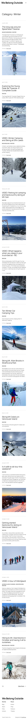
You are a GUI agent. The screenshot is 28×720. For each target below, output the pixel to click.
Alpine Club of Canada (8, 584)
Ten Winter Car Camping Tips (8, 312)
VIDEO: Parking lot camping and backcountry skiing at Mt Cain (14, 195)
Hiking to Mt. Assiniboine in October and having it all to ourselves (14, 640)
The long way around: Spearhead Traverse (11, 28)
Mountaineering (7, 32)
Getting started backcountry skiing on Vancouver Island (12, 525)
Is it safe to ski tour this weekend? (12, 468)
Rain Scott (9, 48)
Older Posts (22, 686)
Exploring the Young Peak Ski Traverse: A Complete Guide (11, 88)
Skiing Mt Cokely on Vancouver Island (10, 418)
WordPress (23, 717)
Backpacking (6, 143)
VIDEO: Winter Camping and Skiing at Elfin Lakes (12, 139)
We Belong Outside (12, 2)
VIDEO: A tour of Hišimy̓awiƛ (14, 581)
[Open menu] (26, 3)
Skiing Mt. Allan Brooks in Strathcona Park (13, 362)
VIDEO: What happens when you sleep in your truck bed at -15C (12, 253)
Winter (14, 32)
